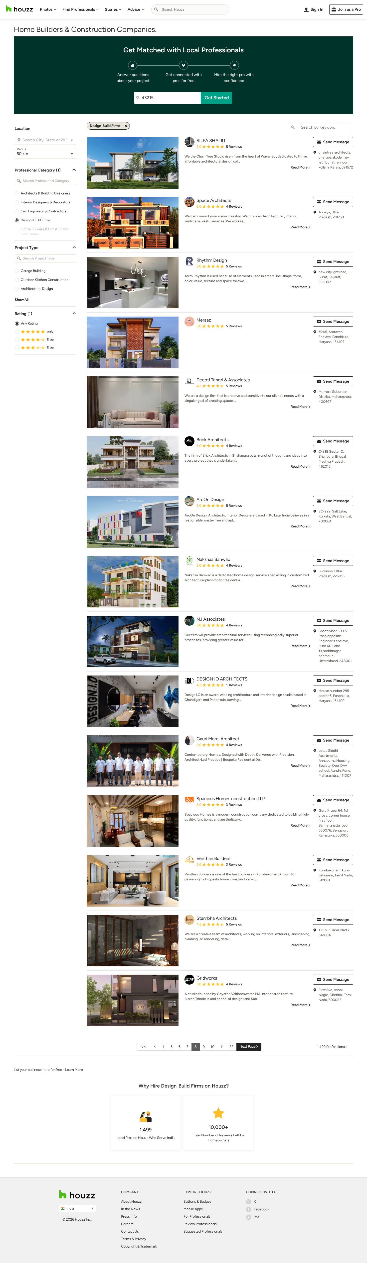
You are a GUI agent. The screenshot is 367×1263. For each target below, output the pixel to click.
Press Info (129, 1216)
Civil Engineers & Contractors (43, 211)
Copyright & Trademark (139, 1246)
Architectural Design (37, 289)
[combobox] (190, 9)
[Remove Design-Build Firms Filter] (126, 126)
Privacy (140, 1239)
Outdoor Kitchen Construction (44, 280)
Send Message (336, 142)
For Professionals (197, 1216)
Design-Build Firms (36, 220)
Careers (127, 1224)
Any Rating (29, 323)
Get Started (217, 97)
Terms (126, 1239)
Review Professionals (200, 1224)
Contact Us (130, 1231)
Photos (46, 9)
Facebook (261, 1209)
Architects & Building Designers (45, 193)
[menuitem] (48, 9)
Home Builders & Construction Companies (45, 231)
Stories (111, 9)
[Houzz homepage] (19, 8)
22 (231, 1047)
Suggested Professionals (203, 1231)
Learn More (74, 1070)
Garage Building (33, 271)
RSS (257, 1217)
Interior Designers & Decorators (45, 202)
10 (212, 1047)
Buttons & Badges (197, 1201)
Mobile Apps (193, 1209)
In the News (130, 1209)
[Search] (156, 9)
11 (221, 1047)
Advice (134, 9)
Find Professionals (78, 9)
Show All (21, 300)
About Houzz (131, 1201)
